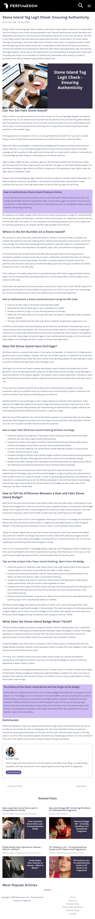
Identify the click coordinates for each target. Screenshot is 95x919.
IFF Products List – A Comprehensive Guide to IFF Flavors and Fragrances (68, 848)
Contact (72, 913)
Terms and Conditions (73, 907)
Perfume (18, 814)
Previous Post (14, 786)
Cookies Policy (72, 910)
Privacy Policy (73, 904)
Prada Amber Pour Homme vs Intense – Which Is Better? (22, 848)
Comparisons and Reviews (24, 853)
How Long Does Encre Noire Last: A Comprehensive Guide (20, 809)
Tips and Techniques (29, 814)
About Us (73, 900)
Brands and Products (69, 853)
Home (72, 897)
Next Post (83, 786)
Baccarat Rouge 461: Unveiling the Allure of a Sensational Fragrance (69, 809)
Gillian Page (12, 758)
